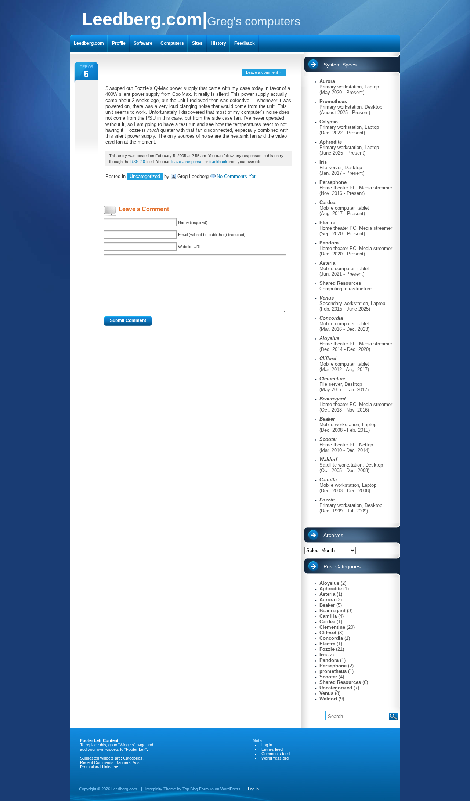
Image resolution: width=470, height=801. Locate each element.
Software (143, 43)
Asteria (327, 263)
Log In (253, 789)
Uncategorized (145, 176)
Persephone (333, 182)
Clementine (332, 627)
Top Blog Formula (198, 789)
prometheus (333, 671)
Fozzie (327, 649)
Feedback (244, 43)
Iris (323, 162)
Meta (257, 740)
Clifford (327, 632)
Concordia (331, 638)
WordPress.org (275, 758)
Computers (172, 43)
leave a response (186, 161)
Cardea (327, 202)
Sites (197, 43)
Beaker (327, 605)
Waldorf (328, 699)
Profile (119, 43)
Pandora (329, 243)
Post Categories (342, 566)
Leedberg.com (89, 43)
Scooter (328, 676)
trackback (218, 161)
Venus (326, 693)
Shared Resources (340, 283)
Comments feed (275, 753)
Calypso (328, 121)
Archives (333, 535)
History (218, 43)
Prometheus (333, 101)
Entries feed (272, 749)
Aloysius (329, 583)
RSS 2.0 (137, 161)
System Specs (340, 65)
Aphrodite (330, 142)
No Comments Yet (236, 176)
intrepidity (153, 789)
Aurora (327, 81)
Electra (327, 222)
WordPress (230, 789)
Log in (266, 745)
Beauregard (332, 610)
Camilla (328, 616)
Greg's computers (191, 19)
